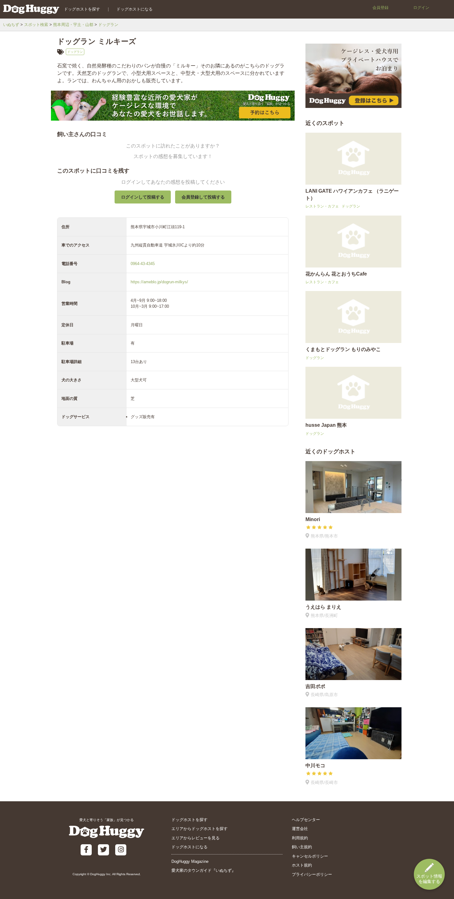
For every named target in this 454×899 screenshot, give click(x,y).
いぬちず (11, 24)
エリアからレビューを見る (195, 838)
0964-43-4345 (143, 263)
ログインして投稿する (142, 197)
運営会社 (300, 828)
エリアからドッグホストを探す (199, 828)
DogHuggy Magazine (189, 861)
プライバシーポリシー (312, 874)
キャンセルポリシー (310, 856)
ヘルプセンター (306, 819)
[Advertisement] (173, 576)
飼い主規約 (302, 847)
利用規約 (300, 838)
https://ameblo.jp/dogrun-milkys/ (159, 282)
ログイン (421, 7)
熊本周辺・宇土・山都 (73, 24)
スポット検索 (36, 24)
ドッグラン (108, 24)
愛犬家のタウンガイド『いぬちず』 (203, 870)
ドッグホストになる (134, 9)
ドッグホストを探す (82, 9)
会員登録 (380, 7)
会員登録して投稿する (203, 197)
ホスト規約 (302, 865)
